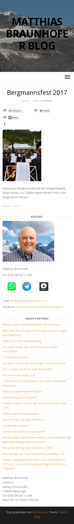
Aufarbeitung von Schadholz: (20, 397)
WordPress (39, 512)
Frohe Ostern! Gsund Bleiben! (21, 414)
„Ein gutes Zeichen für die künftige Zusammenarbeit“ (34, 363)
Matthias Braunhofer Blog (37, 33)
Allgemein (18, 206)
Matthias (47, 100)
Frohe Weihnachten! (15, 357)
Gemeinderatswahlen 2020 (19, 375)
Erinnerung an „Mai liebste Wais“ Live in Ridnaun (32, 325)
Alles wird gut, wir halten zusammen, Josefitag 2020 (33, 454)
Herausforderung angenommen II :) (24, 419)
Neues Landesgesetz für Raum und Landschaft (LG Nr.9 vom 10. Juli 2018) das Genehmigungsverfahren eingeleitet (34, 464)
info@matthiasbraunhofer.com (28, 301)
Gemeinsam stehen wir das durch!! (24, 432)
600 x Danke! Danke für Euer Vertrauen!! (27, 369)
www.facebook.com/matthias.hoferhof (39, 307)
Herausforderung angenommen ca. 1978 (27, 448)
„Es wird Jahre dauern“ (16, 425)
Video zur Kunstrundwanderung (22, 341)
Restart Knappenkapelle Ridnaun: (23, 391)
